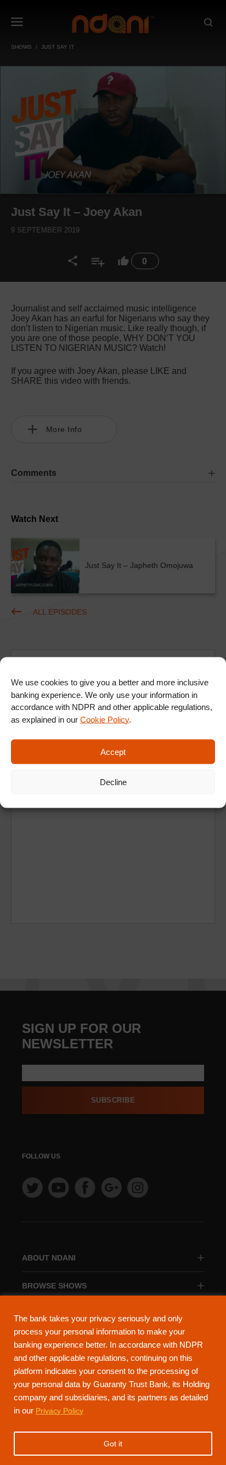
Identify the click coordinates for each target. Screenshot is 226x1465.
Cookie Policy (104, 719)
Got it (113, 1443)
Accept (113, 751)
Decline (113, 781)
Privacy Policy (59, 1410)
